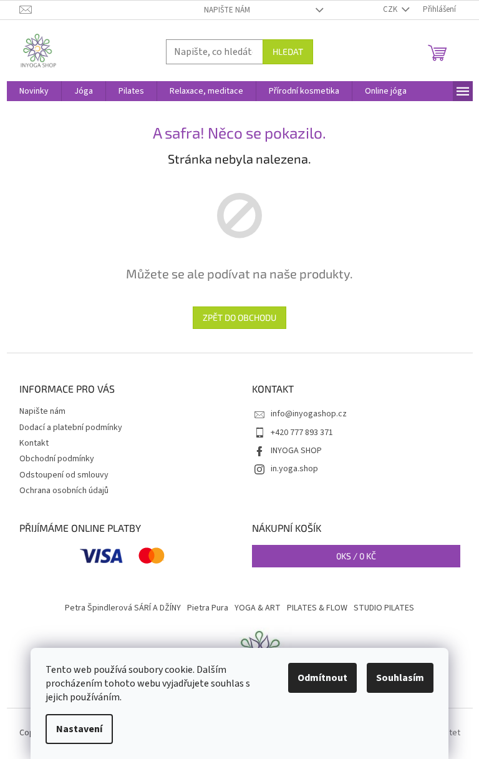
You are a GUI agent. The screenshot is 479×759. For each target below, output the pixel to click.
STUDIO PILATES (384, 608)
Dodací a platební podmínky (70, 427)
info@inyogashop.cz (309, 414)
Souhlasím (400, 678)
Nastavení (79, 729)
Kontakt (34, 443)
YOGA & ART (258, 608)
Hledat (288, 51)
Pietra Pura (207, 608)
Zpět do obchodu (239, 317)
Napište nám (227, 10)
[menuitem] (34, 91)
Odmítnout (322, 678)
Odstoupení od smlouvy (64, 475)
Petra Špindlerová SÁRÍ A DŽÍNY (123, 608)
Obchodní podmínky (56, 459)
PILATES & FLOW (317, 608)
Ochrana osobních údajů (64, 490)
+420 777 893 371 (302, 432)
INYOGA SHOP (296, 450)
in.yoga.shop (294, 469)
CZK (391, 9)
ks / (356, 556)
